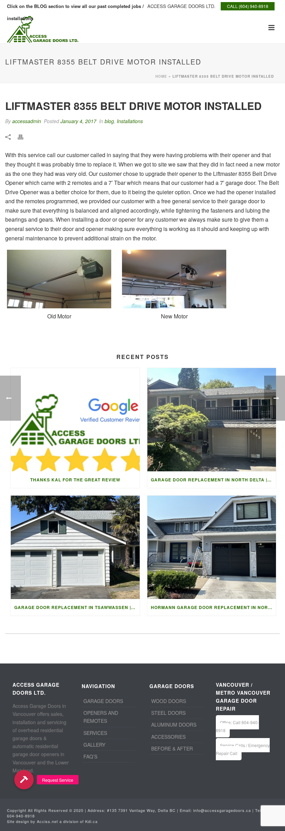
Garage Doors (103, 700)
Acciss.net (47, 821)
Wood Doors (168, 700)
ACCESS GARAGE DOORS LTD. (181, 6)
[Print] (24, 136)
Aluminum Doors (173, 724)
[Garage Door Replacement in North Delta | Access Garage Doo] (211, 419)
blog (109, 121)
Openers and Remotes (100, 716)
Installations (130, 121)
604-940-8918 (21, 816)
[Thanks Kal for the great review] (75, 419)
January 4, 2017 (78, 121)
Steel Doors (168, 712)
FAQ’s (90, 756)
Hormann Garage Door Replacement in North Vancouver (213, 607)
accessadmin (26, 121)
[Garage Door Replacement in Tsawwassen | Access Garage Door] (75, 547)
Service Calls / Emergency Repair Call (243, 749)
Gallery (94, 744)
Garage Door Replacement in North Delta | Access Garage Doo (213, 480)
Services (95, 732)
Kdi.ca (91, 821)
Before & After (172, 748)
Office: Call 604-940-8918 (237, 726)
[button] (24, 780)
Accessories (168, 736)
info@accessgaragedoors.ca (222, 810)
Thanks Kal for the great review (75, 480)
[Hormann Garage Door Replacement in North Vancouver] (211, 547)
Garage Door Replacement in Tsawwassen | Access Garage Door (77, 607)
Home (161, 76)
